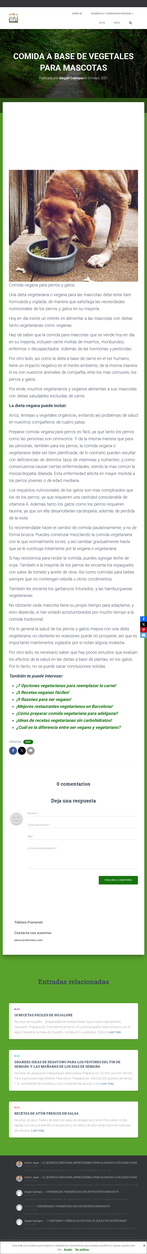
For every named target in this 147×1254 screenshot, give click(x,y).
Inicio (117, 23)
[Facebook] (143, 619)
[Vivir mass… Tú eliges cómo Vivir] (13, 18)
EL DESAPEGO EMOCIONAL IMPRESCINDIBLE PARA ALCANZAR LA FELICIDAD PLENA (89, 1162)
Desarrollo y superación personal (111, 13)
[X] (143, 624)
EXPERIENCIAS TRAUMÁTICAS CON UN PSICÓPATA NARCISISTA (82, 1191)
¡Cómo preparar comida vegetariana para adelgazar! (67, 713)
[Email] (143, 635)
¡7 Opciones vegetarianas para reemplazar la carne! (66, 685)
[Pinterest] (143, 629)
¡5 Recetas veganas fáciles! (42, 692)
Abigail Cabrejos (33, 1191)
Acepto (68, 1249)
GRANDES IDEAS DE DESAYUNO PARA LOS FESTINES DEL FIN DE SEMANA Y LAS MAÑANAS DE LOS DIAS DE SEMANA (67, 1064)
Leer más (114, 1032)
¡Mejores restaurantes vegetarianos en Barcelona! (64, 706)
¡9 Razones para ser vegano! (43, 699)
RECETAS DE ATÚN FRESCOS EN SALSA (46, 1113)
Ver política (82, 1249)
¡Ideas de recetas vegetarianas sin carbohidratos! (64, 720)
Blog (102, 23)
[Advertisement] (73, 129)
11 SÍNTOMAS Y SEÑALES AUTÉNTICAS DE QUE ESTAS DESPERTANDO (86, 1220)
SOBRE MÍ (77, 13)
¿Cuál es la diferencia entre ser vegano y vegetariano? (68, 727)
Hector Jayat (31, 1162)
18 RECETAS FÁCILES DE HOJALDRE (43, 1015)
